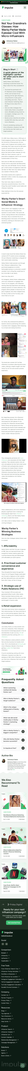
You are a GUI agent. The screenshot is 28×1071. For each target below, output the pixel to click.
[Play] (14, 446)
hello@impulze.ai (6, 936)
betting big (21, 644)
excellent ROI (9, 648)
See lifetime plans (14, 2)
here (14, 769)
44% (20, 632)
